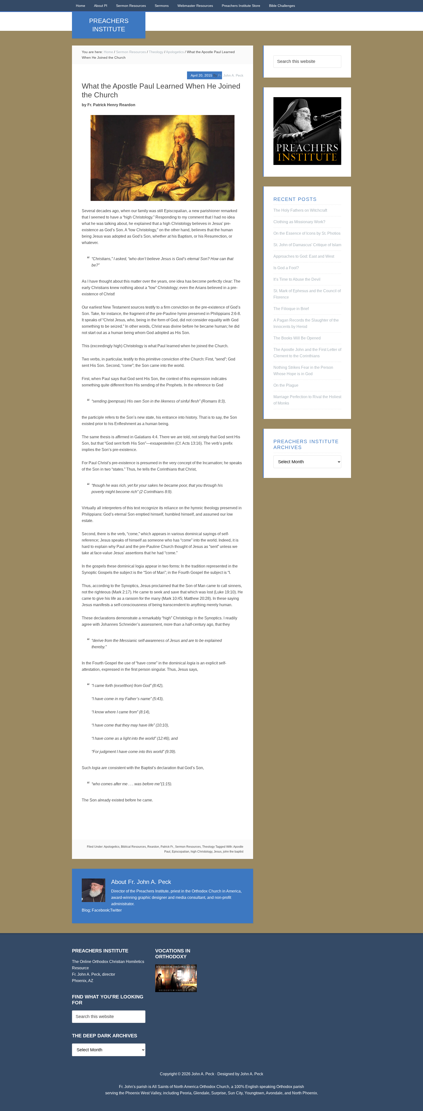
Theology (208, 846)
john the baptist (233, 851)
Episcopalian (180, 851)
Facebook (100, 910)
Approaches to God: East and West (303, 256)
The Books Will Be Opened (297, 338)
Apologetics (111, 846)
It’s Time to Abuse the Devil (296, 279)
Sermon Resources (188, 846)
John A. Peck (251, 1074)
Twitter (116, 910)
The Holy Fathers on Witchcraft (300, 210)
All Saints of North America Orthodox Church (190, 1087)
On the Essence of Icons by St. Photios (307, 233)
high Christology (201, 851)
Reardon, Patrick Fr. (160, 846)
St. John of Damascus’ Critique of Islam (307, 245)
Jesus (218, 851)
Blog (86, 910)
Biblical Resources (133, 846)
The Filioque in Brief (291, 309)
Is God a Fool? (286, 268)
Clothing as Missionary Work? (299, 222)
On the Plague (285, 385)
